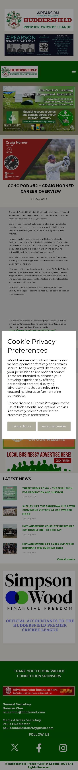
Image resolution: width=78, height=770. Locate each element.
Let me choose (21, 426)
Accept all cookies (54, 426)
